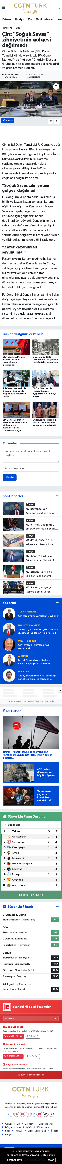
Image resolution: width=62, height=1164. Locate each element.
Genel (8, 1124)
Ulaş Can (23, 671)
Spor (7, 1131)
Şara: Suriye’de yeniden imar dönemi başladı (39, 574)
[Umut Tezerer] (9, 644)
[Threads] (51, 1114)
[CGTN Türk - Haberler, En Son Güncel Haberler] (31, 7)
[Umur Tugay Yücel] (9, 629)
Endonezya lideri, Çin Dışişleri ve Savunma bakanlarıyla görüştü (44, 422)
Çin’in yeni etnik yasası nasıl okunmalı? (34, 647)
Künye (8, 1134)
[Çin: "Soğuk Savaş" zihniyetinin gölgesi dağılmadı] (31, 99)
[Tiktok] (45, 1114)
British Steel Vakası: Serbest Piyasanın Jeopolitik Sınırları (34, 662)
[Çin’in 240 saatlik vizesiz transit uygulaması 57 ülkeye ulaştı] (45, 378)
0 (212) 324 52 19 (14, 1056)
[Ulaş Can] (9, 675)
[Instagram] (28, 1114)
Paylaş (9, 120)
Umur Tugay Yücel (29, 625)
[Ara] (58, 8)
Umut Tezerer (27, 641)
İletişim (55, 1131)
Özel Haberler (45, 19)
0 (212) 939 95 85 (14, 1036)
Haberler (7, 28)
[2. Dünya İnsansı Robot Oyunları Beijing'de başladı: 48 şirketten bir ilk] (16, 378)
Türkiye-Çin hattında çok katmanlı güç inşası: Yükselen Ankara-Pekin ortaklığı (38, 631)
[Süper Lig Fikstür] (57, 906)
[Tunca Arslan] (9, 613)
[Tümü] (57, 496)
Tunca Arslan (27, 612)
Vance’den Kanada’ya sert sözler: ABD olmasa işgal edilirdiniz (41, 511)
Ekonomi (29, 1124)
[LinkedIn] (34, 1114)
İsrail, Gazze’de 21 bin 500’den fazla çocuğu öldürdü (41, 527)
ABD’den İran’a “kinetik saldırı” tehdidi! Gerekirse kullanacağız (40, 558)
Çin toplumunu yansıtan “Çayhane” (38, 616)
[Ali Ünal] (9, 660)
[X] (16, 1114)
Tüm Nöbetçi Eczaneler (32, 1075)
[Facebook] (11, 1114)
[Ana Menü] (3, 7)
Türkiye (19, 19)
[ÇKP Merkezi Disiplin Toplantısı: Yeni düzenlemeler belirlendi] (16, 347)
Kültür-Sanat (43, 1127)
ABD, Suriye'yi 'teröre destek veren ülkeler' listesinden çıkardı (41, 590)
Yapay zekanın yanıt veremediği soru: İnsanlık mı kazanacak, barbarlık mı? (37, 677)
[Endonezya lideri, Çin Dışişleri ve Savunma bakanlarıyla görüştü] (45, 410)
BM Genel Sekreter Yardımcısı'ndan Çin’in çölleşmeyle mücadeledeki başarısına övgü (15, 425)
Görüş (29, 1127)
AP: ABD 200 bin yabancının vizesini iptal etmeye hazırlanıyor (39, 543)
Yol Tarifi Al (33, 1036)
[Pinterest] (22, 1114)
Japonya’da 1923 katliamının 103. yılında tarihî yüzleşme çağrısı (45, 360)
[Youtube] (39, 1114)
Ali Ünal (23, 656)
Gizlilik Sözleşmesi (37, 1131)
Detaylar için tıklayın (31, 895)
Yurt (19, 1127)
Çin (30, 19)
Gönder (9, 477)
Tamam (51, 1160)
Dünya (6, 19)
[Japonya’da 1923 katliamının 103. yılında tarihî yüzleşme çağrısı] (45, 347)
